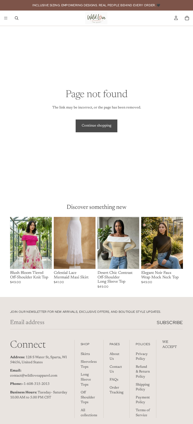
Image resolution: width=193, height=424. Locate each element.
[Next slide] (46, 242)
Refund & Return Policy (143, 372)
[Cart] (186, 18)
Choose (48, 261)
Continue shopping (96, 126)
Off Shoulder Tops (88, 397)
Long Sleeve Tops (86, 380)
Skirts (85, 354)
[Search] (16, 18)
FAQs (114, 380)
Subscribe (170, 322)
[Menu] (6, 18)
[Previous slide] (15, 242)
